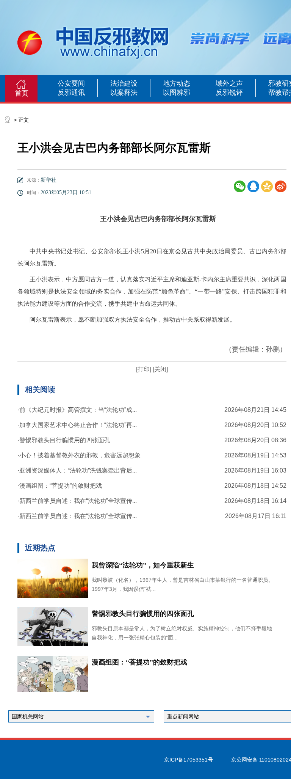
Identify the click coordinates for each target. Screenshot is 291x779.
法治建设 (124, 83)
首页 (21, 93)
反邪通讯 (71, 92)
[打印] (143, 369)
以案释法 (124, 92)
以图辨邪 (176, 92)
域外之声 (229, 83)
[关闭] (159, 369)
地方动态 (176, 83)
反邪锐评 (229, 92)
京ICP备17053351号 (188, 760)
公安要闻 (71, 83)
